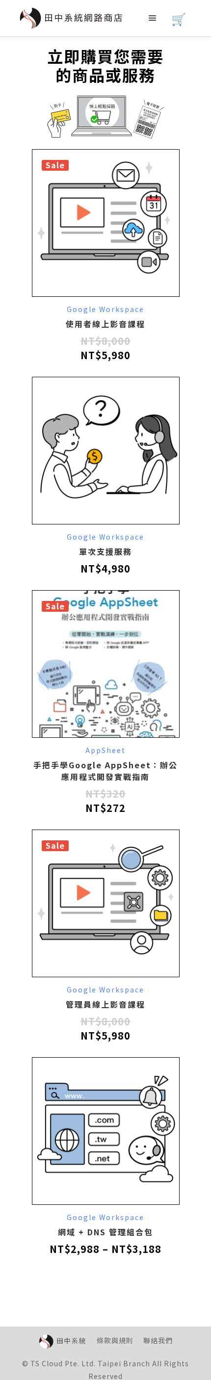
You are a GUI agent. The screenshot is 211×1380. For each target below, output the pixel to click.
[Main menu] (152, 18)
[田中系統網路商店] (71, 18)
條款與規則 (115, 1340)
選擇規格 (105, 455)
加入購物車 (105, 232)
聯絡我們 (158, 1340)
